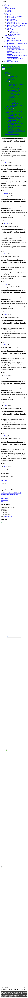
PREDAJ (9, 14)
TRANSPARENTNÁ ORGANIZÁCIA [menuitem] (13, 117)
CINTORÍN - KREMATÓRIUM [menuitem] (12, 134)
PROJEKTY (9, 54)
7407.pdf (6, 284)
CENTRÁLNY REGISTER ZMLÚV (14, 52)
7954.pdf (6, 254)
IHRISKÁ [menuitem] (7, 113)
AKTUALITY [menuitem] (8, 73)
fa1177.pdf (6, 163)
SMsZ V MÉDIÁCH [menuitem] (12, 76)
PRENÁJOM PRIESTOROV (13, 26)
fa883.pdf (6, 193)
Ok (19, 996)
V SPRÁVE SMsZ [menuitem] (12, 100)
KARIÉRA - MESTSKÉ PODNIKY (14, 40)
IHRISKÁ (6, 42)
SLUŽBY (5, 13)
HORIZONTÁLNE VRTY (15, 34)
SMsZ (5, 4)
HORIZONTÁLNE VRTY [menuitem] (16, 105)
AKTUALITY (6, 5)
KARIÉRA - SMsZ (11, 39)
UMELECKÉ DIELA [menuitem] (15, 103)
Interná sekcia (4, 498)
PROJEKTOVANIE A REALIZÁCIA (15, 16)
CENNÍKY (9, 28)
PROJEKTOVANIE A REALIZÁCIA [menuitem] (16, 84)
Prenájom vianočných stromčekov (9, 494)
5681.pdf (6, 375)
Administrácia (4, 500)
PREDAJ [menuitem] (10, 82)
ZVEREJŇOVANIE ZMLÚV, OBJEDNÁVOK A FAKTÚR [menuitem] (14, 121)
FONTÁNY (12, 31)
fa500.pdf (6, 223)
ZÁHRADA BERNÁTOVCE (13, 22)
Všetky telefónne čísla (6, 480)
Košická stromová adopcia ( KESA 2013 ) (11, 493)
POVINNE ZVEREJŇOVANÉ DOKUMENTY (17, 55)
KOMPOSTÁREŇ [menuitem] (12, 87)
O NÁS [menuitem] (6, 75)
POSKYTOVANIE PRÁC (12, 17)
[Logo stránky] (7, 67)
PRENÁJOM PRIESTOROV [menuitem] (14, 97)
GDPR (2, 501)
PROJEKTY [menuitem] (11, 125)
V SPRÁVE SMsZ (10, 30)
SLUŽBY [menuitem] (7, 81)
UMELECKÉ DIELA (14, 33)
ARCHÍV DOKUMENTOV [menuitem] (14, 129)
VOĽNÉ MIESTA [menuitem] (9, 108)
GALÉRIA (9, 10)
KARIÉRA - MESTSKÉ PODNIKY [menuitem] (15, 111)
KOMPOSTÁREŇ (11, 19)
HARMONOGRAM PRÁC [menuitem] (11, 106)
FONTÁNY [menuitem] (13, 102)
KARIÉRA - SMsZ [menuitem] (12, 109)
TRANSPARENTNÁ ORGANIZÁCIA (12, 46)
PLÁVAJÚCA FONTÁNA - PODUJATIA (16, 25)
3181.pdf (6, 466)
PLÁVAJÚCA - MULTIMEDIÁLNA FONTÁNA (17, 23)
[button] (4, 1)
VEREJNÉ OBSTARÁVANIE (13, 48)
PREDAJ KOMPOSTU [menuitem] (13, 88)
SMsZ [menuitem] (6, 72)
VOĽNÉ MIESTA (7, 37)
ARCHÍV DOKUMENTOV (12, 57)
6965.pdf (6, 314)
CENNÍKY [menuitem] (10, 99)
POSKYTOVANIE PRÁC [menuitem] (13, 85)
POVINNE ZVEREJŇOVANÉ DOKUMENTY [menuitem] (14, 127)
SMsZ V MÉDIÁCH (11, 8)
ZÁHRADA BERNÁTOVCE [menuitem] (14, 90)
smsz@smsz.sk (8, 516)
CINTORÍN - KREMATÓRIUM (11, 61)
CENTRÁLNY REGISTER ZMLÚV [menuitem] (16, 123)
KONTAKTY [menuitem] (11, 79)
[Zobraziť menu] (9, 75)
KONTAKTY (9, 11)
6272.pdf (6, 345)
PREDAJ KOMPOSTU (12, 20)
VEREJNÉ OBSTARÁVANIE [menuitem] (14, 119)
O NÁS (5, 7)
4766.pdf (6, 436)
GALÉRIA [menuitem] (10, 78)
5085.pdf (6, 405)
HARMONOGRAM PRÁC (9, 36)
